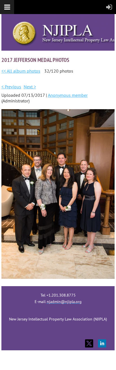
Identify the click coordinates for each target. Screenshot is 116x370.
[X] (89, 343)
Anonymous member (68, 95)
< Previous (11, 86)
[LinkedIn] (102, 343)
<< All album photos (20, 71)
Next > (30, 86)
